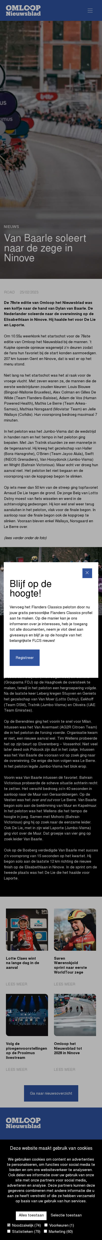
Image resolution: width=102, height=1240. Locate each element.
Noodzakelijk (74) (26, 1226)
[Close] (87, 573)
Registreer (25, 658)
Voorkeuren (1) (61, 1226)
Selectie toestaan (66, 1215)
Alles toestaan (31, 1215)
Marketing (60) (60, 1232)
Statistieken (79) (25, 1232)
